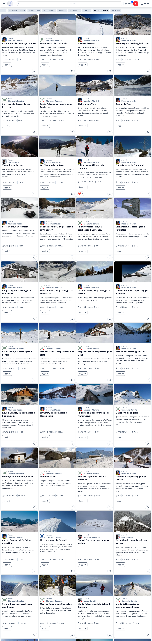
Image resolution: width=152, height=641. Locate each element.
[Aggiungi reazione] (34, 71)
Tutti (3, 10)
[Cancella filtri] (135, 3)
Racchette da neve (101, 10)
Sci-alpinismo (75, 10)
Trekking (87, 10)
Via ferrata (116, 10)
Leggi (6, 65)
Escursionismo (34, 10)
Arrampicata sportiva (17, 10)
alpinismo (62, 10)
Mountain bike (49, 10)
